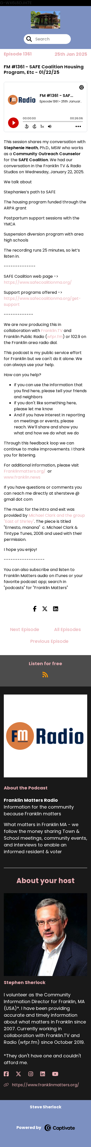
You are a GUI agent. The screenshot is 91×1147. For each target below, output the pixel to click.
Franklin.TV (52, 330)
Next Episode (24, 629)
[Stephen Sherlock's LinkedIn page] (45, 1074)
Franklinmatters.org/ (25, 471)
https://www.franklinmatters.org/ (45, 1085)
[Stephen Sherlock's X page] (21, 1074)
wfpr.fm (55, 336)
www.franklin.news (22, 477)
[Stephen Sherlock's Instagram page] (33, 1074)
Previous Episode (49, 641)
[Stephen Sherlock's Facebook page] (9, 1074)
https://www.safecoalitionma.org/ (38, 282)
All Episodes (67, 629)
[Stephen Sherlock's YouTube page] (58, 1074)
